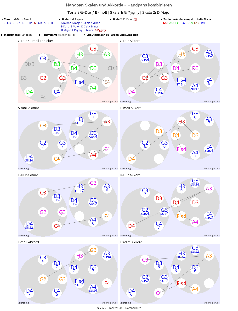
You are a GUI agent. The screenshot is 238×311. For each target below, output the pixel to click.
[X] (135, 19)
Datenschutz (133, 308)
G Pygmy (72, 19)
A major (76, 23)
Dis (19, 23)
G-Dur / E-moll (18, 19)
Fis (31, 23)
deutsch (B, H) (58, 35)
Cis (9, 23)
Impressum (116, 308)
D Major (65, 30)
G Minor (88, 30)
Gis (40, 23)
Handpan (18, 35)
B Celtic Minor (91, 23)
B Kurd (65, 26)
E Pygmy (77, 30)
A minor (65, 23)
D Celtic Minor (90, 26)
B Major (75, 26)
